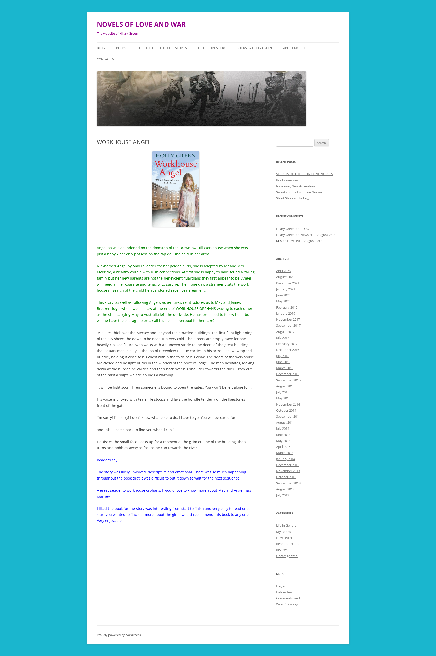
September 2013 (288, 483)
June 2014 (283, 434)
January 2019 (285, 313)
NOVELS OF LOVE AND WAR (141, 24)
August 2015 (285, 386)
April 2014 (283, 446)
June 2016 (283, 362)
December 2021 (287, 283)
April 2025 (283, 271)
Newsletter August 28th (318, 234)
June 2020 (283, 295)
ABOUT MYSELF (294, 48)
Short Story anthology (292, 198)
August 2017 (285, 331)
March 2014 (284, 452)
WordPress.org (287, 604)
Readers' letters (287, 543)
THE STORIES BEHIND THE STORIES (162, 48)
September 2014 (288, 416)
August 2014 (285, 422)
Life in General (286, 525)
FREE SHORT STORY (212, 48)
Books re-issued (288, 180)
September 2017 (288, 325)
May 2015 (283, 398)
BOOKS (121, 48)
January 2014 (285, 459)
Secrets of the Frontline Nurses (299, 192)
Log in (280, 586)
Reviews (282, 549)
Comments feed (288, 598)
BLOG (101, 48)
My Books (283, 531)
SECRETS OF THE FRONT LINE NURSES (304, 174)
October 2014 (286, 410)
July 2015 (282, 392)
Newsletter (284, 537)
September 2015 (288, 380)
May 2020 (283, 301)
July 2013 (282, 495)
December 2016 (287, 349)
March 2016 (284, 368)
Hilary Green (285, 228)
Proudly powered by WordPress (119, 635)
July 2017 (282, 337)
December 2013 (287, 465)
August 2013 (285, 489)
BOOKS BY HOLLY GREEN (254, 48)
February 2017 (286, 343)
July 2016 (282, 356)
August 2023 (285, 277)
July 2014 (282, 428)
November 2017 (288, 319)
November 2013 (288, 471)
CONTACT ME (106, 59)
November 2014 (288, 404)
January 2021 (285, 289)
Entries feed (285, 592)
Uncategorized (287, 555)
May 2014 (283, 440)
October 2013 (286, 477)
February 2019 (286, 307)
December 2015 (287, 374)
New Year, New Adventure (295, 186)
